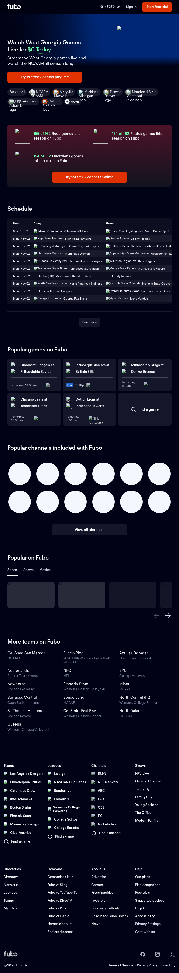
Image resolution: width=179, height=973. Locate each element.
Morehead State (144, 92)
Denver (115, 92)
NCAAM (42, 92)
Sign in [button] (131, 7)
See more (89, 322)
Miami (124, 684)
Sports (12, 570)
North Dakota (131, 711)
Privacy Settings (148, 924)
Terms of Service (120, 965)
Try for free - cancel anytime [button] (45, 77)
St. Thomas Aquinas (24, 711)
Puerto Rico (73, 653)
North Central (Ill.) (134, 697)
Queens (14, 724)
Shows (28, 570)
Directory (168, 965)
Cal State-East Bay (79, 711)
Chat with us (145, 932)
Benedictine (73, 697)
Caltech (54, 101)
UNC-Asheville (26, 101)
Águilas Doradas (133, 653)
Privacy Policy (147, 965)
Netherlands (18, 670)
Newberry (16, 684)
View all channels (90, 530)
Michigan (91, 92)
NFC (67, 670)
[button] (156, 615)
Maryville (66, 92)
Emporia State (75, 684)
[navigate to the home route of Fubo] (14, 7)
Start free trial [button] (157, 7)
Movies (45, 570)
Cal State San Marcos (26, 653)
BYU (123, 670)
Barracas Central (22, 697)
